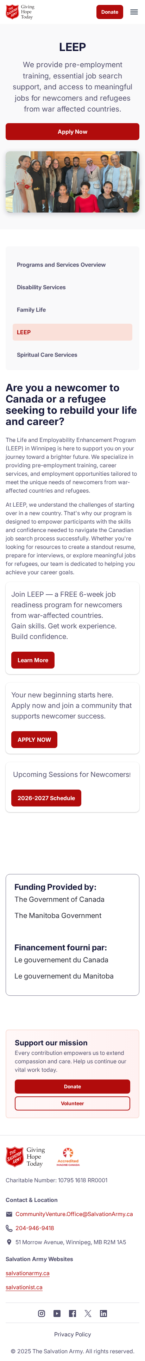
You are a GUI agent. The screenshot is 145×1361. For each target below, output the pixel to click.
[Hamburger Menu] (131, 12)
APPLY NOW (34, 739)
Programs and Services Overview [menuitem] (61, 264)
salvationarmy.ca (28, 1273)
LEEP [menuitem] (24, 332)
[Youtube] (57, 1313)
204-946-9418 (34, 1228)
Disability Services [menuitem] (41, 287)
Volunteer (72, 1103)
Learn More (33, 660)
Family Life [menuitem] (31, 309)
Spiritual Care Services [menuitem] (47, 354)
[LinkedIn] (103, 1313)
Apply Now (72, 131)
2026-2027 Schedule (46, 798)
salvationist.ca (24, 1287)
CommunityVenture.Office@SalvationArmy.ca (74, 1213)
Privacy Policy (72, 1334)
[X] (88, 1313)
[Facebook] (72, 1313)
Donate (109, 12)
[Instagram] (41, 1313)
